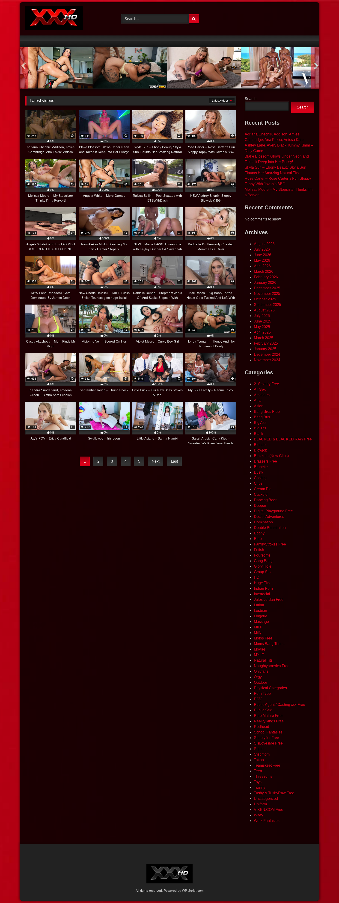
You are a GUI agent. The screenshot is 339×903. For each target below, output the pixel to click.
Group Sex (262, 572)
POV (258, 699)
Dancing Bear (265, 500)
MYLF (259, 655)
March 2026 (263, 271)
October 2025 (265, 299)
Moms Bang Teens (269, 644)
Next (155, 461)
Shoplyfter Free (266, 738)
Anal (258, 400)
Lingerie (260, 616)
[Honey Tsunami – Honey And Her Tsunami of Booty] (130, 67)
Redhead (261, 727)
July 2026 (262, 249)
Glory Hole (262, 566)
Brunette (261, 467)
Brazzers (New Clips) (271, 456)
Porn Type (262, 693)
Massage (261, 622)
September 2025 (267, 305)
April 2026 (262, 266)
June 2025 (262, 321)
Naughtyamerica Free (271, 666)
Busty (258, 472)
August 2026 (264, 244)
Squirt (259, 749)
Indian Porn (263, 588)
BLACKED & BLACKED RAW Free (283, 439)
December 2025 (267, 288)
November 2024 (267, 360)
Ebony (259, 533)
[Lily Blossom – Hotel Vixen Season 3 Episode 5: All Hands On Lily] (278, 67)
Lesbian (260, 611)
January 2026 (265, 282)
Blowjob (260, 450)
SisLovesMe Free (268, 743)
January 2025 (265, 349)
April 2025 (262, 332)
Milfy (258, 633)
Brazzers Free (265, 461)
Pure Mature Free (268, 716)
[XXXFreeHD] (54, 19)
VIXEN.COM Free (268, 810)
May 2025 (262, 327)
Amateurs (262, 395)
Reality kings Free (269, 721)
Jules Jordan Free (268, 599)
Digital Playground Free (273, 511)
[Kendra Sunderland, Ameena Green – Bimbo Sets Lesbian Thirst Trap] (204, 67)
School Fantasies (268, 732)
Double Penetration (270, 528)
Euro (258, 539)
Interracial (262, 594)
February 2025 (266, 343)
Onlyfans (261, 671)
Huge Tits (262, 583)
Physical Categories (270, 688)
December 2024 (267, 354)
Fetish (259, 550)
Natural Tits (263, 660)
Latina (259, 605)
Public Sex (263, 710)
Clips (258, 483)
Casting (260, 478)
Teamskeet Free (267, 765)
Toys (258, 782)
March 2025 (263, 338)
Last (174, 461)
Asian (258, 406)
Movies (260, 649)
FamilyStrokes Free (270, 544)
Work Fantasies (267, 821)
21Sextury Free (266, 384)
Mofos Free (263, 638)
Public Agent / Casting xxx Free (279, 705)
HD (256, 577)
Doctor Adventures (269, 517)
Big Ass (260, 423)
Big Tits (260, 428)
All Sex (260, 389)
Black (258, 434)
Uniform (260, 804)
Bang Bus (262, 417)
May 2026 (262, 260)
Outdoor (260, 682)
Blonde (260, 445)
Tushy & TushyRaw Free (274, 793)
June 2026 (262, 255)
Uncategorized (266, 798)
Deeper (260, 505)
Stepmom (262, 754)
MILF (258, 627)
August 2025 (264, 310)
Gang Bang (263, 561)
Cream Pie (262, 489)
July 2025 (262, 316)
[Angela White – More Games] (56, 67)
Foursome (262, 555)
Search (250, 99)
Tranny (259, 787)
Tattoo (259, 760)
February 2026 (266, 277)
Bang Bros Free (267, 411)
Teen (258, 771)
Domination (263, 522)
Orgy (258, 677)
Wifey (258, 815)
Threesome (263, 776)
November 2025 (267, 294)
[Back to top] (325, 889)
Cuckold (261, 494)
